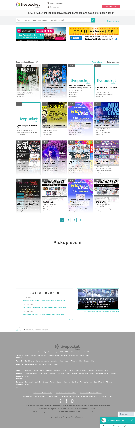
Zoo (45, 373)
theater (33, 355)
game (68, 373)
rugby (42, 370)
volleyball (49, 370)
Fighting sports (73, 370)
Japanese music (30, 352)
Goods (86, 361)
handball (91, 370)
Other (88, 352)
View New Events (67, 320)
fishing (74, 373)
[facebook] (67, 401)
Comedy (64, 355)
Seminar (75, 382)
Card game (61, 373)
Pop (45, 352)
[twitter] (61, 401)
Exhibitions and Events (19, 384)
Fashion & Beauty (102, 373)
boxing (64, 370)
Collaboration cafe (31, 364)
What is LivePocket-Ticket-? (43, 393)
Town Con (67, 382)
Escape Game (83, 373)
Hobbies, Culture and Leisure (19, 376)
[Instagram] (73, 401)
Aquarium (52, 373)
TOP (17, 330)
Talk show (74, 361)
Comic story (42, 355)
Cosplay (112, 373)
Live (80, 361)
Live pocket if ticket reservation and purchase (28, 5)
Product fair (29, 382)
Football (35, 370)
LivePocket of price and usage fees (33, 396)
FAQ (111, 396)
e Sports (83, 370)
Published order (97, 62)
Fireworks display (56, 382)
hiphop (55, 352)
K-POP (67, 352)
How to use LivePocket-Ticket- (66, 393)
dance (82, 355)
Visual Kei (81, 352)
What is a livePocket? (56, 3)
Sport (18, 370)
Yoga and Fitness (31, 373)
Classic (73, 352)
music (18, 352)
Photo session (64, 361)
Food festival (84, 382)
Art (91, 382)
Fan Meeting (29, 361)
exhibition (54, 361)
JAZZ (61, 352)
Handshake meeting (42, 361)
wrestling (57, 370)
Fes (49, 352)
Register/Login (111, 6)
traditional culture (53, 355)
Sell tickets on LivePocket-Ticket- (91, 393)
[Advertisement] (67, 52)
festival (45, 382)
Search (93, 20)
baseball (28, 370)
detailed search (113, 21)
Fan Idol (19, 361)
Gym (40, 373)
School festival (99, 382)
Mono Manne (73, 355)
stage (27, 355)
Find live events (54, 7)
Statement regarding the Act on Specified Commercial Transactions (84, 396)
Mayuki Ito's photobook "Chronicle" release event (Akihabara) (43, 314)
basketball (99, 370)
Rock (40, 352)
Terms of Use (53, 396)
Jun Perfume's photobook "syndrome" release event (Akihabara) (44, 307)
